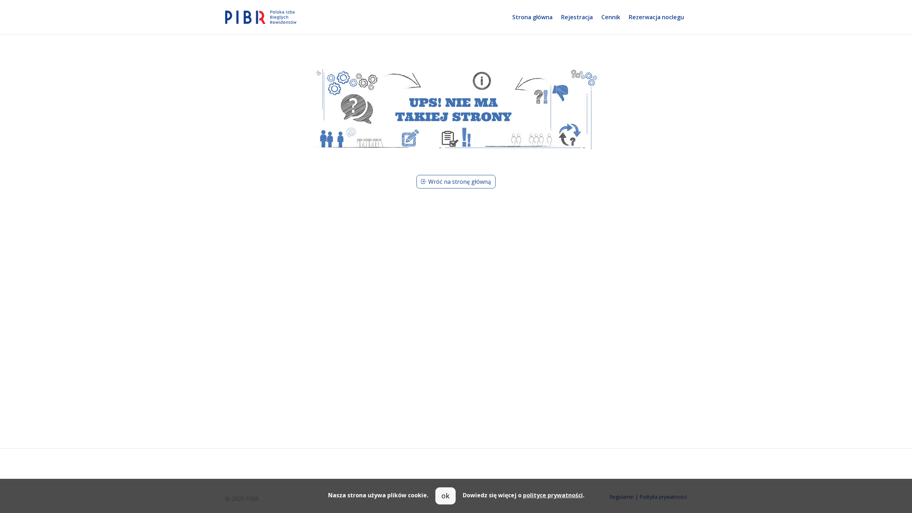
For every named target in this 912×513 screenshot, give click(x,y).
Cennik (610, 17)
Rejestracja (577, 17)
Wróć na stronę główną (459, 182)
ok (445, 496)
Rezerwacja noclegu (656, 17)
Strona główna (532, 17)
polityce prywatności (553, 495)
